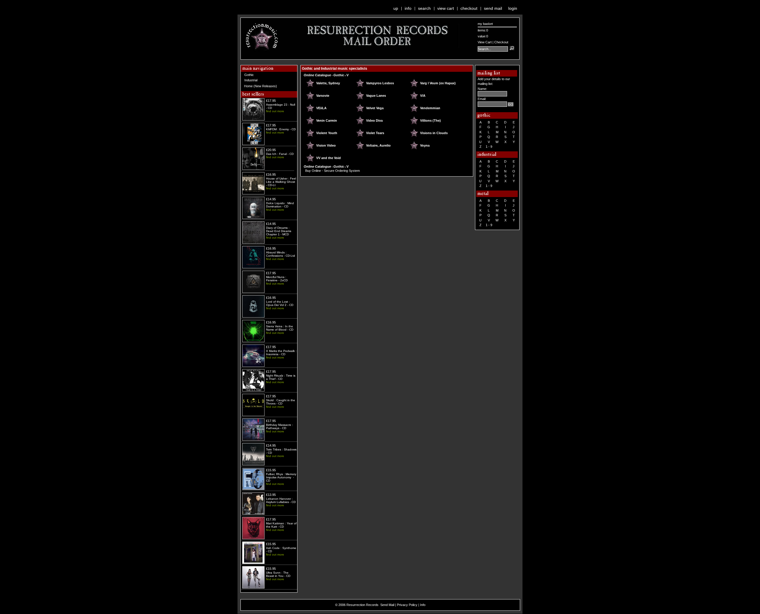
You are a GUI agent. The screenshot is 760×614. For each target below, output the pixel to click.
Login (512, 8)
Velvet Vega (375, 108)
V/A (422, 95)
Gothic (249, 75)
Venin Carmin (326, 120)
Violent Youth (326, 133)
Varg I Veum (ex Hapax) (438, 83)
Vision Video (326, 145)
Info (408, 8)
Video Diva (374, 120)
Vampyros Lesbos (380, 83)
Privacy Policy (407, 605)
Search (424, 8)
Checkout (468, 8)
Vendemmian (430, 108)
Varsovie (322, 95)
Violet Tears (375, 133)
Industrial (250, 80)
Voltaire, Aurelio (378, 145)
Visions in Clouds (434, 133)
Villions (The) (430, 120)
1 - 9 (489, 146)
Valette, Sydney (328, 83)
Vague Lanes (376, 95)
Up (395, 8)
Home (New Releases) (260, 86)
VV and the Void (328, 158)
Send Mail (493, 8)
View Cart (445, 8)
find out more (275, 111)
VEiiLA (321, 108)
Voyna (425, 145)
